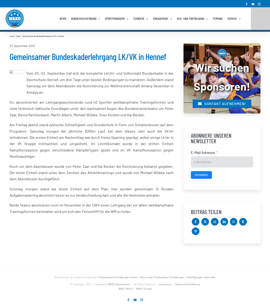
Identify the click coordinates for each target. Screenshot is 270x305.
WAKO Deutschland (119, 284)
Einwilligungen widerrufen (200, 277)
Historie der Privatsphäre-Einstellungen (162, 277)
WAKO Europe (144, 288)
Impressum (165, 284)
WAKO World (125, 288)
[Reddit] (214, 222)
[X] (205, 222)
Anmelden (201, 174)
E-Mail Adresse (203, 152)
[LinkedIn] (224, 222)
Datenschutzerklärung (187, 284)
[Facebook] (195, 222)
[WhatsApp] (233, 222)
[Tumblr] (243, 222)
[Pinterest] (195, 231)
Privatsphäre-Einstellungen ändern (118, 277)
